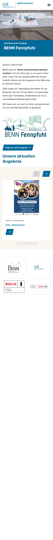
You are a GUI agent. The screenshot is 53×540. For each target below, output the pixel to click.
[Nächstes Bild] (46, 174)
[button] (18, 243)
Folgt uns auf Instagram (16, 147)
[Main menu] (49, 5)
